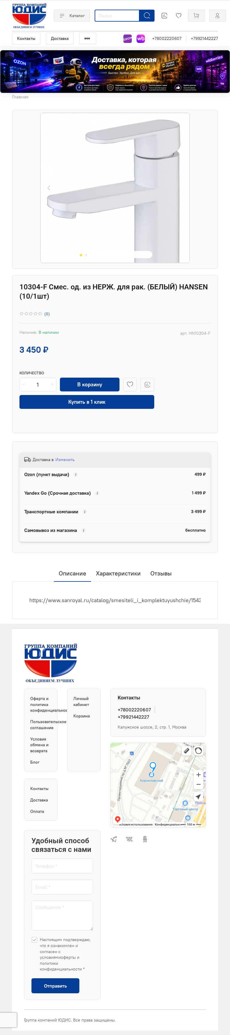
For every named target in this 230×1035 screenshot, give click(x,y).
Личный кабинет (81, 701)
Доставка (60, 38)
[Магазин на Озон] (127, 38)
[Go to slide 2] (86, 255)
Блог (35, 762)
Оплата (37, 811)
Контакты (26, 38)
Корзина (81, 716)
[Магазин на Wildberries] (140, 38)
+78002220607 (166, 38)
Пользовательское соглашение (40, 724)
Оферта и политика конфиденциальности (40, 704)
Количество (31, 373)
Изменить (65, 459)
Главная (20, 97)
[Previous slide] (49, 188)
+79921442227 (204, 38)
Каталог (77, 15)
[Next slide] (181, 188)
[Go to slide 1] (81, 255)
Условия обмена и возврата (39, 744)
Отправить (55, 986)
